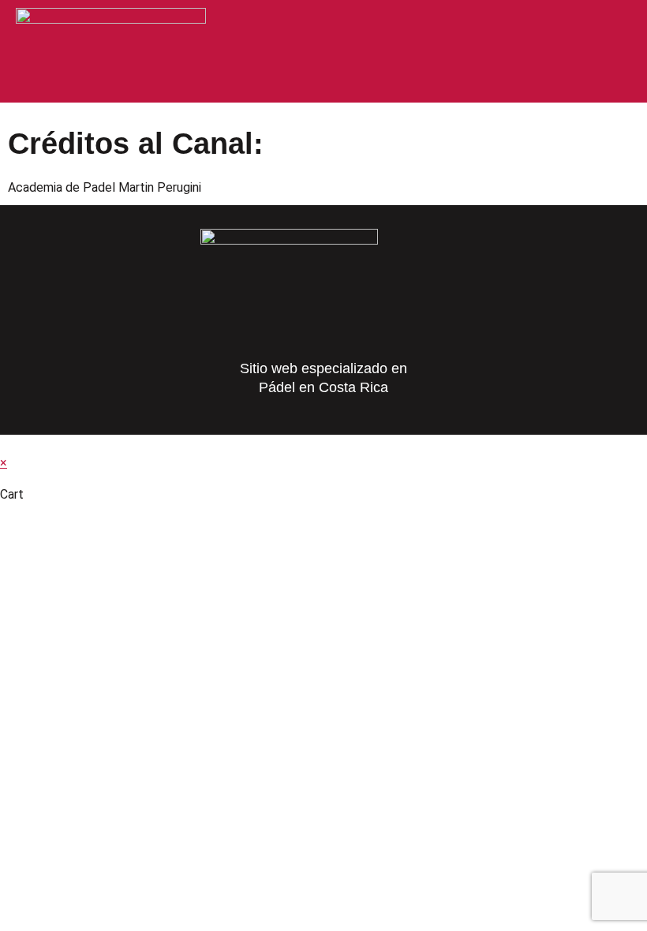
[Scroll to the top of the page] (4, 443)
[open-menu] (616, 25)
